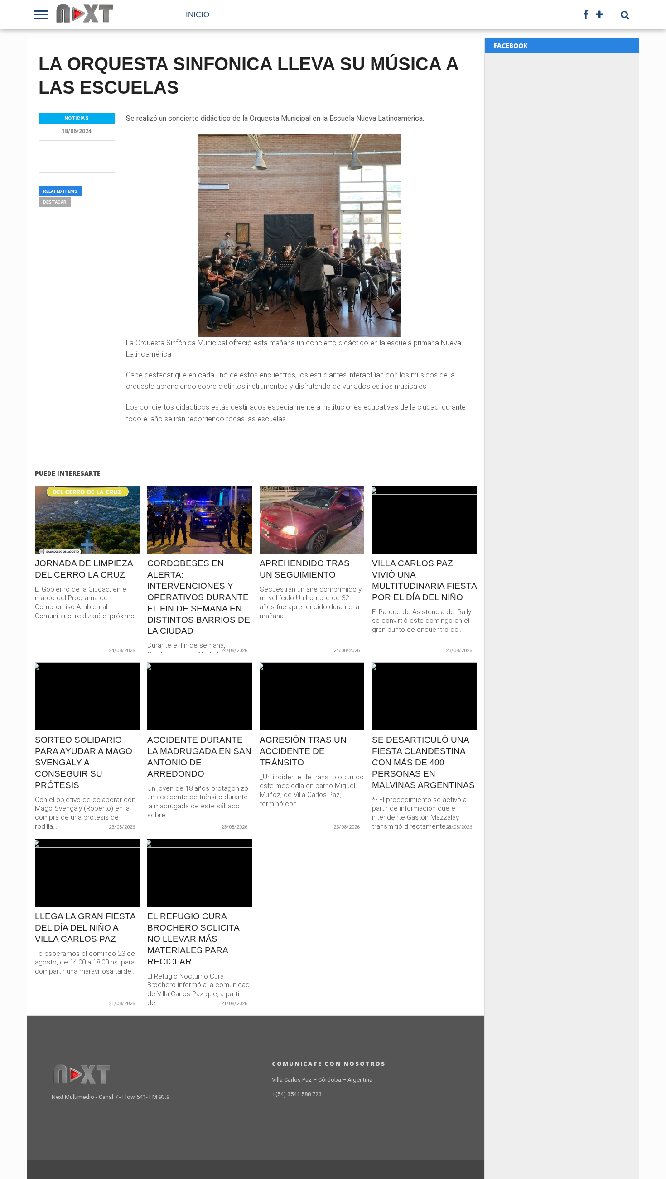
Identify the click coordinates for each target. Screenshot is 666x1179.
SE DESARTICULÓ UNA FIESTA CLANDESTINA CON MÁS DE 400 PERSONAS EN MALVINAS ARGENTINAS (423, 762)
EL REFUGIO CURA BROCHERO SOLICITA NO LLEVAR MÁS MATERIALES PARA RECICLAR (193, 939)
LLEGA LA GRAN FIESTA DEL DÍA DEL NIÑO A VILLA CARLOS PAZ (85, 928)
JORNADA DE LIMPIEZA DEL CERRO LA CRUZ (84, 568)
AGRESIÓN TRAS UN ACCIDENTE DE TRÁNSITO (303, 751)
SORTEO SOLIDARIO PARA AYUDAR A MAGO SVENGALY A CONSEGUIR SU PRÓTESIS (83, 762)
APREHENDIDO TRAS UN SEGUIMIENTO (305, 568)
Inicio (197, 14)
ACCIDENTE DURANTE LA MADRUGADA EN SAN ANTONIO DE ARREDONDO (199, 756)
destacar (55, 202)
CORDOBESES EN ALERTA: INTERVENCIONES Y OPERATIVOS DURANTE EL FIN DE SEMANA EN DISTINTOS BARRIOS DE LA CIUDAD (198, 597)
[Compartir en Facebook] (68, 539)
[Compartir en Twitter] (87, 539)
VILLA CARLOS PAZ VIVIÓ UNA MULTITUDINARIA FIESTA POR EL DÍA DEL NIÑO (424, 580)
